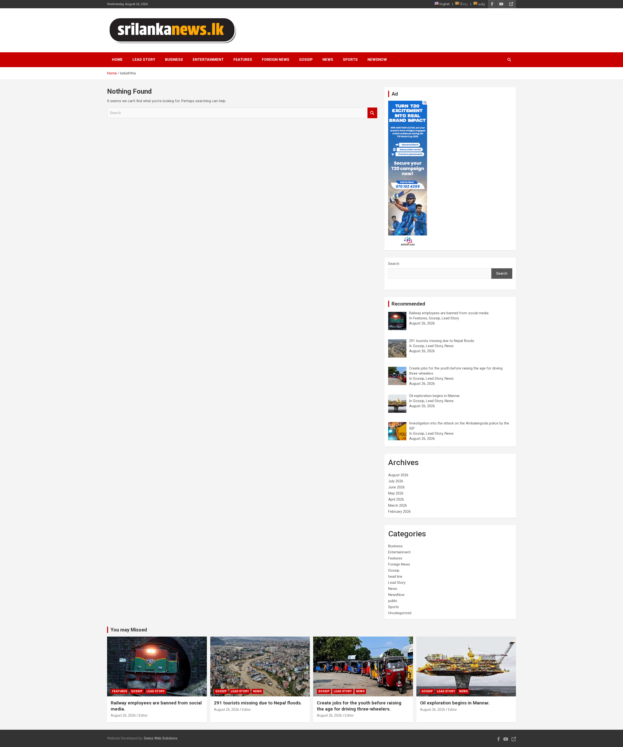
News (327, 59)
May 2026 (395, 493)
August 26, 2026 (123, 715)
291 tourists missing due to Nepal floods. (258, 703)
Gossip (306, 59)
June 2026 (396, 487)
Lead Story (143, 59)
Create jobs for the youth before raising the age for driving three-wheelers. (359, 706)
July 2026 (395, 481)
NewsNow (377, 59)
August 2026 (398, 475)
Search (372, 113)
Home (117, 59)
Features (242, 59)
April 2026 (396, 499)
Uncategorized (399, 613)
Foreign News (275, 59)
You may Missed (128, 630)
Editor (143, 715)
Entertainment (208, 59)
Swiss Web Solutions (160, 738)
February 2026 (399, 511)
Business (174, 59)
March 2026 (397, 505)
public (392, 601)
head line (395, 576)
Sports (350, 59)
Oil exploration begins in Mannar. (455, 703)
